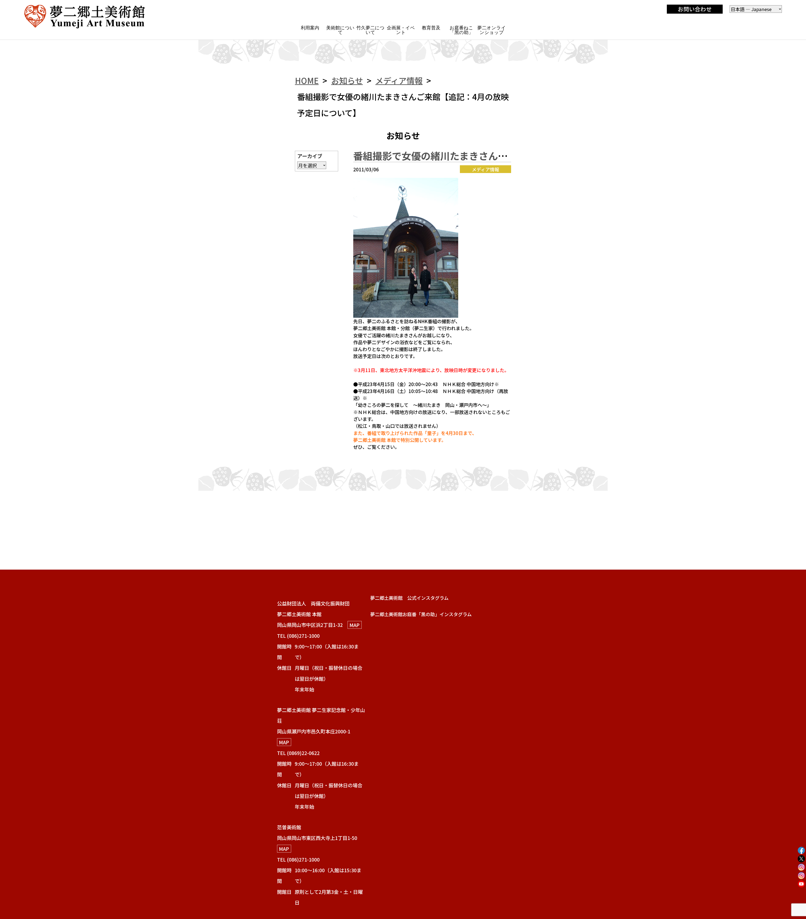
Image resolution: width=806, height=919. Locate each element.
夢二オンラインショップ (491, 30)
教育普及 (431, 27)
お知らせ (347, 80)
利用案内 (310, 27)
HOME (307, 80)
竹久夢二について (370, 30)
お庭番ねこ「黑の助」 (461, 30)
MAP (354, 624)
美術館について (340, 30)
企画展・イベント (401, 30)
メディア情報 (399, 80)
